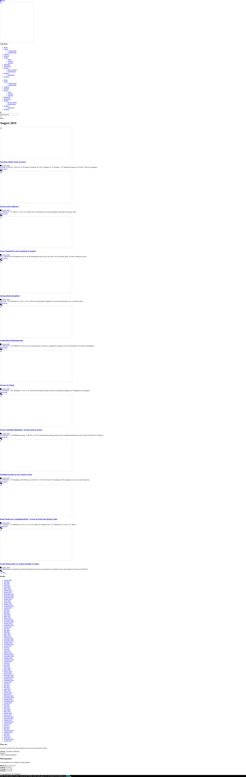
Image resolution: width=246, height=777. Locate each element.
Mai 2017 (7, 728)
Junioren (6, 54)
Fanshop (6, 77)
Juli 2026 (6, 582)
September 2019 (9, 680)
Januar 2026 (7, 592)
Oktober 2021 (8, 642)
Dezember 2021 (9, 639)
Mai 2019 (7, 687)
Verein (6, 58)
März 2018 (7, 711)
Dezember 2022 (9, 620)
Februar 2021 (8, 652)
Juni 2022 (7, 630)
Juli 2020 (6, 663)
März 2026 (7, 589)
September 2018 (9, 701)
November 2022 (9, 621)
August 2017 (8, 723)
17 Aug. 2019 (5, 344)
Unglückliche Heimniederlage (11, 340)
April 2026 (7, 587)
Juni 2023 (7, 611)
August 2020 (8, 661)
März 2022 (7, 635)
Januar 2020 (7, 673)
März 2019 (7, 690)
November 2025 (9, 595)
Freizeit (6, 68)
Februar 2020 (8, 671)
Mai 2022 (7, 632)
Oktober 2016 (8, 732)
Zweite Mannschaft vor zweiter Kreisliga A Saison (19, 564)
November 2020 (9, 656)
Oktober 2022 (8, 623)
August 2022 (8, 627)
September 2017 (9, 722)
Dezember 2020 (9, 654)
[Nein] (70, 776)
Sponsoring (7, 66)
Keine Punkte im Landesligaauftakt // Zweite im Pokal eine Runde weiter (28, 519)
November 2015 (9, 739)
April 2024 (7, 601)
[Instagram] (2, 1)
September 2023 (9, 606)
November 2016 (9, 730)
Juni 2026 (7, 583)
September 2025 (9, 597)
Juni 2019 (7, 685)
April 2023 (7, 614)
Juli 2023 (6, 609)
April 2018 (7, 709)
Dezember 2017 (9, 716)
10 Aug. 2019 (5, 567)
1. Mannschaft (12, 51)
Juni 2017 (7, 727)
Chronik (10, 61)
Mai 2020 (7, 666)
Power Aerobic (12, 70)
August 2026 (8, 580)
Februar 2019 (8, 692)
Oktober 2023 (8, 604)
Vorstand (10, 63)
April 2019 (7, 689)
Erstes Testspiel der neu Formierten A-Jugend (18, 251)
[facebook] (1, 1)
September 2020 (9, 659)
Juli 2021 (6, 647)
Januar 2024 (7, 602)
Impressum (11, 75)
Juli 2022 (6, 628)
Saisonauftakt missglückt (10, 296)
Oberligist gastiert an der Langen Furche (16, 474)
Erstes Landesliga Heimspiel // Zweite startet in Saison (21, 430)
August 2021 (8, 646)
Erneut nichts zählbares (9, 206)
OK (68, 776)
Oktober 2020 (8, 658)
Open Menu (4, 44)
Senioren (6, 56)
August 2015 (8, 741)
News (9, 59)
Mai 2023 (7, 613)
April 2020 (7, 668)
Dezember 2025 (9, 594)
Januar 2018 (7, 715)
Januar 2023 (7, 618)
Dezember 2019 (9, 675)
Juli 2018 (6, 704)
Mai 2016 (7, 735)
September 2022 (9, 625)
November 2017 (9, 718)
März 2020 (7, 670)
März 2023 (7, 616)
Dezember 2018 (9, 696)
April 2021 (7, 651)
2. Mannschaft (12, 52)
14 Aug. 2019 (5, 389)
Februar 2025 (8, 599)
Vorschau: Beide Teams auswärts (13, 162)
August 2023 (8, 608)
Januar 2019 (7, 694)
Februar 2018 (8, 713)
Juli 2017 (6, 725)
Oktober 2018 (8, 699)
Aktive (6, 49)
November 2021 (9, 640)
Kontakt (6, 73)
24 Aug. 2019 (5, 255)
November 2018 (9, 697)
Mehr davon (3, 169)
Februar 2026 (8, 590)
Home (6, 47)
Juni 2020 (7, 665)
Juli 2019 (6, 684)
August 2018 (8, 703)
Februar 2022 (8, 637)
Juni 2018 (7, 706)
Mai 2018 (7, 708)
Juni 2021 (7, 649)
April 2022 (7, 633)
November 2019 (9, 677)
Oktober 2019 (8, 678)
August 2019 (8, 682)
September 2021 (9, 644)
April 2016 (7, 737)
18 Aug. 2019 (5, 299)
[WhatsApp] (4, 1)
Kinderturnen (12, 71)
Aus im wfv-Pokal (7, 385)
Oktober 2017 (8, 720)
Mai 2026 (7, 585)
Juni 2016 (7, 734)
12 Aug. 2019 (5, 433)
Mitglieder (7, 64)
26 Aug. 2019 (5, 165)
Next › (4, 572)
